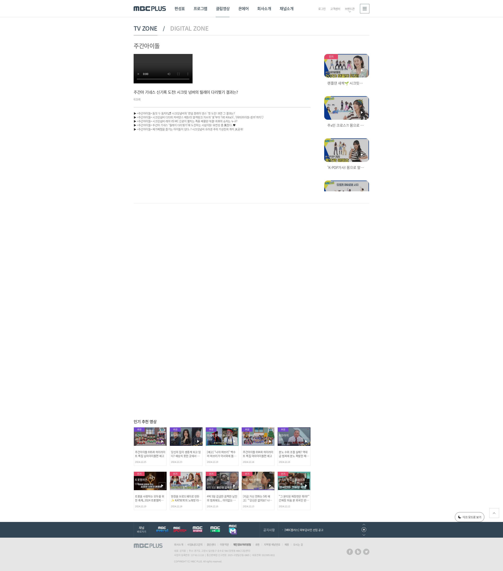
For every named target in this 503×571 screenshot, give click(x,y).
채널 (141, 529)
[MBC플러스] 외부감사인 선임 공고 (304, 530)
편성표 (179, 8)
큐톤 (257, 544)
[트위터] (366, 552)
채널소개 (286, 8)
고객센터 (335, 9)
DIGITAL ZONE (189, 28)
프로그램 (200, 8)
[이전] (300, 219)
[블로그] (358, 552)
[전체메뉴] (364, 8)
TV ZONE (145, 28)
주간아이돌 (147, 45)
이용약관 (224, 544)
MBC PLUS (150, 8)
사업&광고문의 (195, 544)
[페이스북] (350, 552)
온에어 (243, 8)
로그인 (322, 9)
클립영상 (223, 8)
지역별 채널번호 (272, 544)
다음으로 (364, 535)
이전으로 (364, 524)
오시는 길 (298, 544)
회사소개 (264, 8)
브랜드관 (350, 9)
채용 (287, 544)
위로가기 (494, 513)
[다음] (307, 219)
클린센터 (211, 544)
